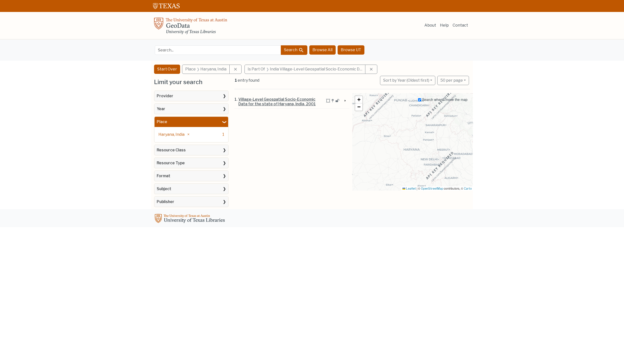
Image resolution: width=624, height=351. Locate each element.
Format (163, 176)
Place (162, 121)
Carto (468, 188)
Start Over (167, 69)
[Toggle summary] (344, 101)
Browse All (322, 50)
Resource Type (171, 163)
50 (451, 80)
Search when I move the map (444, 99)
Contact (460, 25)
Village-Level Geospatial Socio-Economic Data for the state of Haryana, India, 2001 (277, 101)
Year (161, 109)
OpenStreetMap (432, 188)
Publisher (165, 201)
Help (444, 25)
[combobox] (218, 50)
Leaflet (410, 188)
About (430, 25)
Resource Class (171, 150)
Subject (164, 188)
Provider (165, 96)
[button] (358, 99)
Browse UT (351, 50)
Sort (406, 80)
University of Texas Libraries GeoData (190, 27)
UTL (190, 219)
